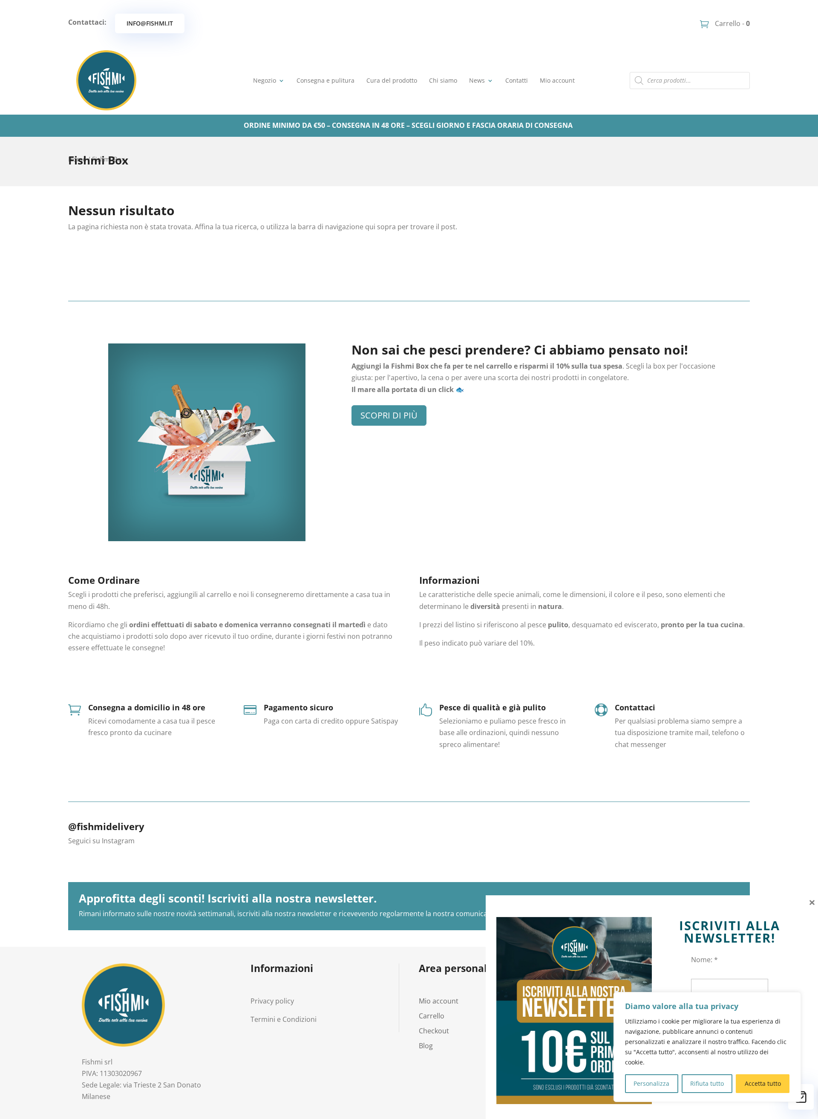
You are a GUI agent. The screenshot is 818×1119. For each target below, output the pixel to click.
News (477, 80)
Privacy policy (272, 1001)
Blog (426, 1045)
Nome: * (704, 959)
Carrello (431, 1016)
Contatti (516, 80)
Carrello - (731, 23)
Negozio (264, 80)
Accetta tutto (763, 1083)
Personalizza (651, 1083)
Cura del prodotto (391, 80)
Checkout (434, 1030)
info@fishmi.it (150, 23)
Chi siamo (443, 80)
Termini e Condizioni (284, 1019)
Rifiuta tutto (707, 1083)
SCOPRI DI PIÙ (389, 415)
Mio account (557, 80)
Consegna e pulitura (325, 80)
